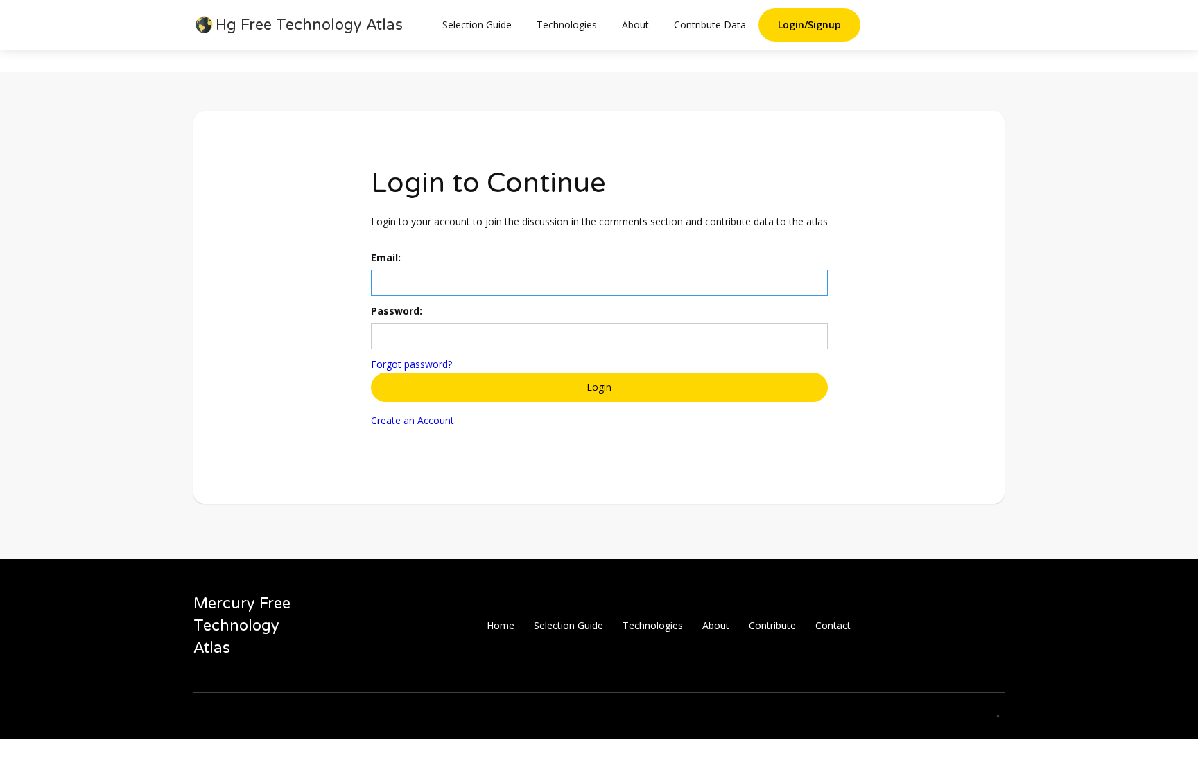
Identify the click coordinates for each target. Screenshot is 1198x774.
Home (500, 625)
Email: (386, 257)
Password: (396, 310)
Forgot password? (411, 364)
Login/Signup (809, 24)
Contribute (772, 625)
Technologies (567, 24)
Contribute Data (710, 24)
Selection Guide (477, 24)
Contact (833, 625)
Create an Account (412, 420)
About (635, 24)
